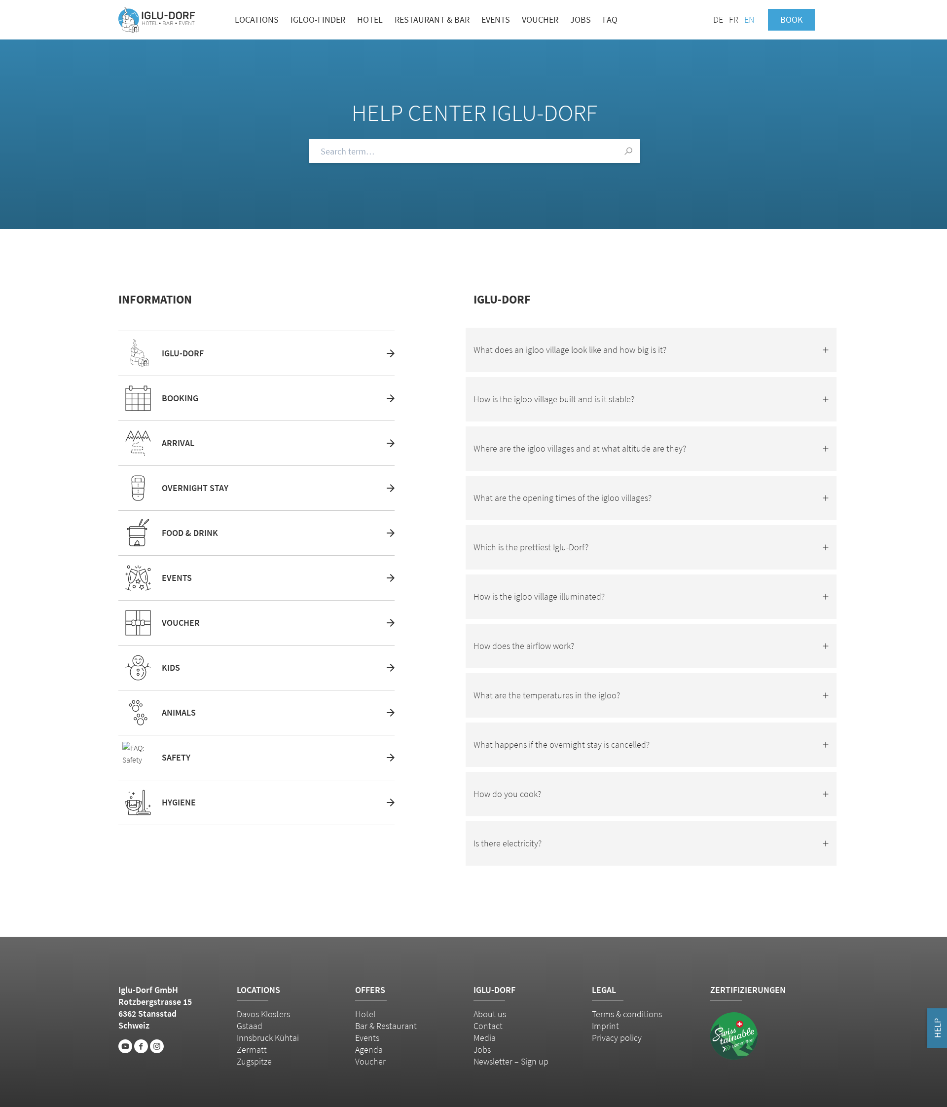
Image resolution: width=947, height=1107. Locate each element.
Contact (488, 1025)
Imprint (605, 1025)
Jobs (580, 19)
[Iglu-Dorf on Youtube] (125, 1046)
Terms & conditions (627, 1014)
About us (490, 1014)
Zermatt (252, 1049)
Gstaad (249, 1025)
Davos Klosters (263, 1014)
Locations (257, 19)
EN (749, 19)
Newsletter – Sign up (511, 1061)
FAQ (610, 19)
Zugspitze (254, 1061)
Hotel (370, 19)
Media (485, 1037)
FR (733, 19)
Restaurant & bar (432, 19)
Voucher (540, 19)
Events (495, 19)
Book (791, 19)
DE (718, 19)
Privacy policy (617, 1037)
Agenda (369, 1049)
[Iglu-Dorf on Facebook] (141, 1046)
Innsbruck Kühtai (268, 1037)
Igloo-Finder (318, 19)
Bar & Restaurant (386, 1025)
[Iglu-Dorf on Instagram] (157, 1046)
